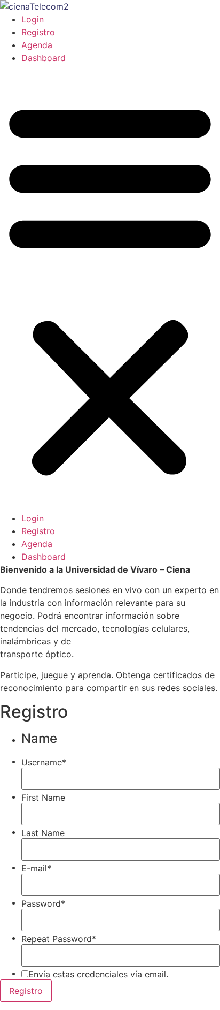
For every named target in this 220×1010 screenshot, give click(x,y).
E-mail (36, 868)
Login (32, 19)
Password (43, 903)
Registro (38, 32)
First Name (43, 797)
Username (43, 762)
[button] (110, 288)
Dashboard (43, 57)
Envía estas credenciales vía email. (98, 974)
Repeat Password (58, 939)
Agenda (36, 45)
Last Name (43, 833)
